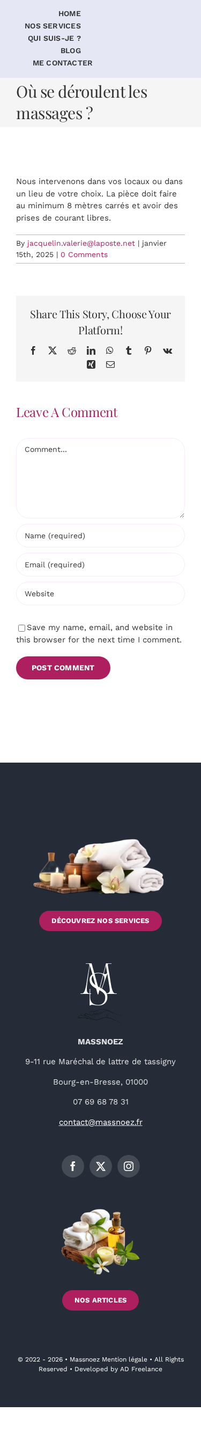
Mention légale (124, 1359)
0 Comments (84, 254)
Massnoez (86, 1359)
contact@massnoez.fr (101, 1122)
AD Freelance (141, 1369)
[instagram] (128, 1166)
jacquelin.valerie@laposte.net (81, 243)
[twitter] (101, 1166)
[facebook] (73, 1166)
